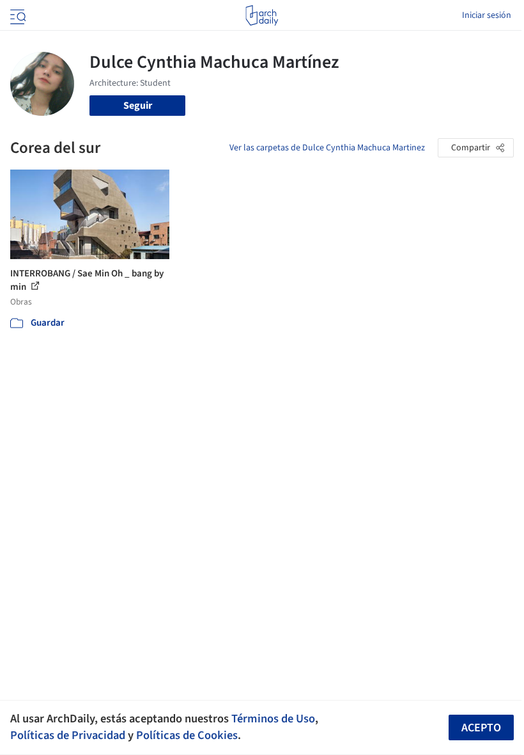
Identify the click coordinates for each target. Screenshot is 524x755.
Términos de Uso (273, 718)
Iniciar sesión (486, 15)
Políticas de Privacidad (67, 735)
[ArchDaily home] (261, 15)
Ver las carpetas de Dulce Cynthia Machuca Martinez (327, 147)
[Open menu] (17, 15)
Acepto (481, 728)
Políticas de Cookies (187, 735)
